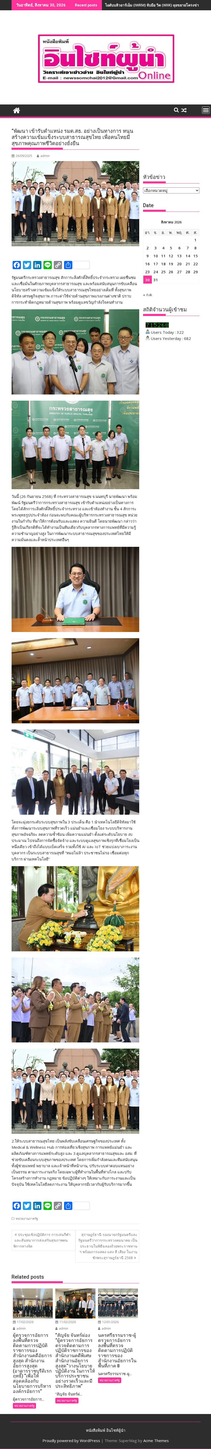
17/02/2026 (24, 1322)
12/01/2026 (110, 1322)
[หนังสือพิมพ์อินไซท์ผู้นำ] (16, 109)
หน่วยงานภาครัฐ (27, 1218)
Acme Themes (156, 1440)
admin (45, 156)
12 (171, 255)
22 (195, 263)
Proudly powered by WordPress (71, 1440)
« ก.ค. (148, 294)
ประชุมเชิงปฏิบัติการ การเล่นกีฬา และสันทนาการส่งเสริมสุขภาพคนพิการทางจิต (42, 1240)
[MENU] (206, 110)
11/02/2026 (67, 1322)
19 (171, 263)
